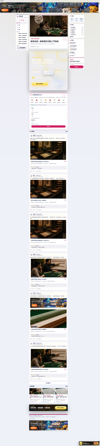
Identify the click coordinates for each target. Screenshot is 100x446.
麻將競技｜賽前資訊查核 (21, 37)
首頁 (18, 22)
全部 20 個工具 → (72, 55)
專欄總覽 (66, 386)
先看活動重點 (57, 83)
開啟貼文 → (40, 171)
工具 (18, 27)
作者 (33, 415)
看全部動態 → (48, 382)
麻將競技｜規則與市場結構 (22, 33)
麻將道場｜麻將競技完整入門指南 (44, 41)
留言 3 (34, 171)
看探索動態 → (72, 36)
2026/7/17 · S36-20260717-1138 (38, 344)
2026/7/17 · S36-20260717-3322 (38, 136)
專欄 (18, 29)
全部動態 (66, 131)
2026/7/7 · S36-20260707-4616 (37, 255)
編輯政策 (36, 415)
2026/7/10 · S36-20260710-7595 (38, 215)
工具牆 (41, 415)
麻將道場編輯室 (32, 46)
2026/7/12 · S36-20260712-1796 (38, 176)
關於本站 (30, 415)
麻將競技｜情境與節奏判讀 (22, 39)
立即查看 (96, 443)
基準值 (32, 108)
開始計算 (48, 126)
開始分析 (76, 66)
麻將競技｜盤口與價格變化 (22, 41)
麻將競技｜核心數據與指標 (22, 35)
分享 (36, 171)
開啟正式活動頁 (39, 83)
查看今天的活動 (60, 407)
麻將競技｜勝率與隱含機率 (22, 43)
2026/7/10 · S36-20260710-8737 (38, 294)
